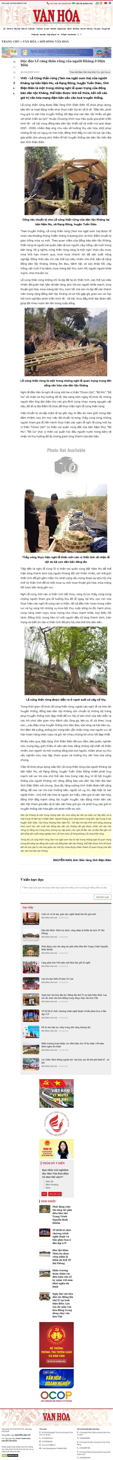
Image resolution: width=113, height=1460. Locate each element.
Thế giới (64, 34)
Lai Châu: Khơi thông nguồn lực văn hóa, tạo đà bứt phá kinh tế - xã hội (75, 1061)
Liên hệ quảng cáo (84, 3)
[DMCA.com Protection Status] (10, 1455)
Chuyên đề (106, 29)
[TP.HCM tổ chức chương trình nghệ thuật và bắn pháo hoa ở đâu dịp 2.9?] (31, 1016)
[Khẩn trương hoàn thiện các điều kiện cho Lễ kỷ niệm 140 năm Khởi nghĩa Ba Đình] (31, 1048)
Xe (58, 34)
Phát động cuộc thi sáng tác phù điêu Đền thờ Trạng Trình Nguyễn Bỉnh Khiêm (74, 948)
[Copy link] (14, 77)
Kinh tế (82, 29)
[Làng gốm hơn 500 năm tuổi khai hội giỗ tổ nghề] (31, 967)
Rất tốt (49, 1181)
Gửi (44, 1194)
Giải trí (69, 29)
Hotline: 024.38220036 (60, 3)
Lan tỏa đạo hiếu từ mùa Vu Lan (57, 979)
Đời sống (76, 29)
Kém (48, 1187)
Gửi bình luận (102, 897)
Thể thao (39, 29)
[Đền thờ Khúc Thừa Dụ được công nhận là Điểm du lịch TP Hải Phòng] (31, 935)
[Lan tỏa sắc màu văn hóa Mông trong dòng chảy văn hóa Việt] (31, 999)
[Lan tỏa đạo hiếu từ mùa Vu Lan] (31, 983)
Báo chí (24, 29)
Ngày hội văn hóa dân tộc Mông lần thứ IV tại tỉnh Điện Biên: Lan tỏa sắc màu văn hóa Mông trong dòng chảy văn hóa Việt (74, 996)
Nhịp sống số (51, 34)
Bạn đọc (43, 34)
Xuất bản (31, 29)
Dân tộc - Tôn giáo (93, 29)
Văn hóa (17, 29)
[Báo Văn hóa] (56, 15)
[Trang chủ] (4, 29)
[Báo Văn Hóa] (56, 1416)
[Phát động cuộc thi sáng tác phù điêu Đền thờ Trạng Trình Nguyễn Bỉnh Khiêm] (31, 951)
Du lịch (46, 29)
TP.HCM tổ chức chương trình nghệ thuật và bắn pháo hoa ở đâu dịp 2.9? (73, 1012)
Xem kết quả (54, 1194)
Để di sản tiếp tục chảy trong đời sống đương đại (65, 1027)
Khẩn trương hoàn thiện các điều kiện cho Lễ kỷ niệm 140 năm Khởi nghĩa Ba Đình (72, 1045)
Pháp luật (35, 34)
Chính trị (10, 29)
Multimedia (72, 34)
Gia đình (53, 29)
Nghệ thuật (61, 29)
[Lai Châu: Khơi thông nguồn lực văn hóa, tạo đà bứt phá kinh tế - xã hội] (31, 1064)
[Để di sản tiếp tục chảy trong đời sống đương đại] (31, 1032)
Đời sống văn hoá (49, 918)
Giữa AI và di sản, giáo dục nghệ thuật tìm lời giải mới (68, 914)
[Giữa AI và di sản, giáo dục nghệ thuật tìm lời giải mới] (31, 919)
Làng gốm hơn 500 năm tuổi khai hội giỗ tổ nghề (65, 962)
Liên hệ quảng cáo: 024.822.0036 (54, 1448)
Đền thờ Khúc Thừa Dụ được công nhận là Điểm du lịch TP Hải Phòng (72, 931)
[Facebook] (14, 62)
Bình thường (52, 1184)
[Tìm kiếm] (78, 34)
